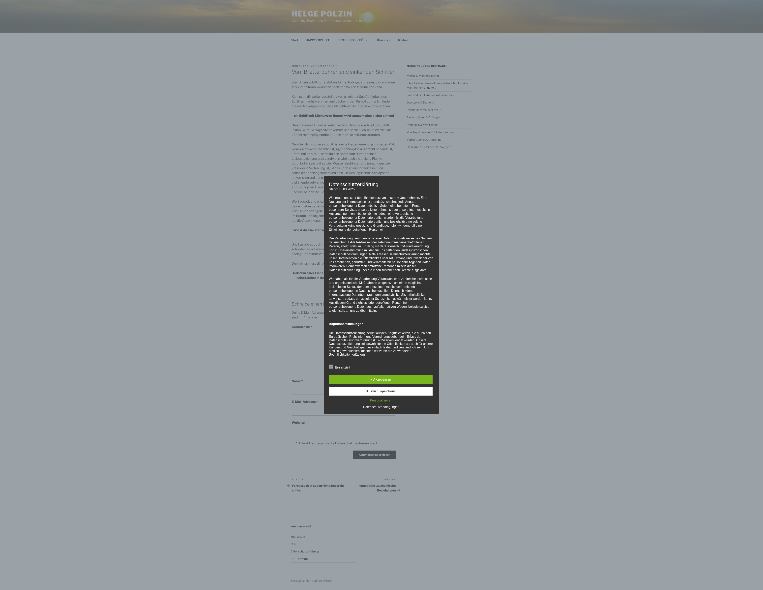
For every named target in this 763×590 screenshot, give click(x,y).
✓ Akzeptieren (380, 379)
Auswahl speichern (380, 391)
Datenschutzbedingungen (381, 407)
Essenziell (342, 367)
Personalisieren (381, 400)
